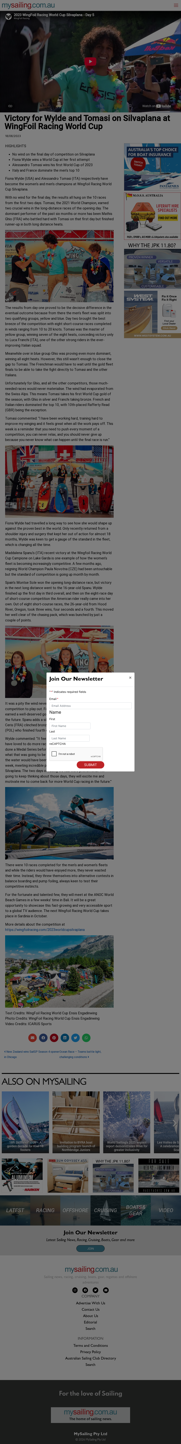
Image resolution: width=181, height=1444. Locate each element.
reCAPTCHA (57, 744)
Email (53, 699)
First (52, 719)
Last (52, 731)
